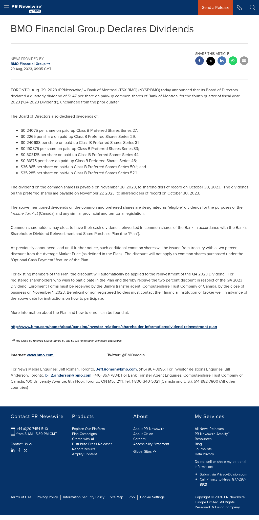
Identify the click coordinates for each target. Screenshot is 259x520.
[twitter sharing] (210, 62)
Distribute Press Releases (92, 444)
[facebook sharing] (199, 61)
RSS (131, 497)
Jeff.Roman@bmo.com (116, 369)
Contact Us (20, 444)
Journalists (203, 449)
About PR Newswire (148, 428)
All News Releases (209, 428)
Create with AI (83, 439)
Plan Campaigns (84, 434)
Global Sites (143, 451)
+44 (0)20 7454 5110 (32, 428)
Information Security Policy (83, 497)
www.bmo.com (40, 355)
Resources (203, 439)
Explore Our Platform (88, 428)
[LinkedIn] (13, 450)
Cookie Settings (152, 497)
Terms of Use (21, 497)
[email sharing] (244, 61)
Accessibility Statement (151, 444)
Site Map (116, 497)
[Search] (252, 7)
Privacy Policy (47, 497)
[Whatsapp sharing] (233, 61)
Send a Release (215, 7)
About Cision (143, 434)
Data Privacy (204, 454)
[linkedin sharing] (222, 61)
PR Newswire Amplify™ (212, 434)
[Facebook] (19, 450)
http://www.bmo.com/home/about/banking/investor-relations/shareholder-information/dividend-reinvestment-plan (114, 327)
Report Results (83, 449)
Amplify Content (84, 454)
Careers (139, 439)
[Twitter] (26, 450)
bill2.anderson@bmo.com (68, 375)
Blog (198, 444)
